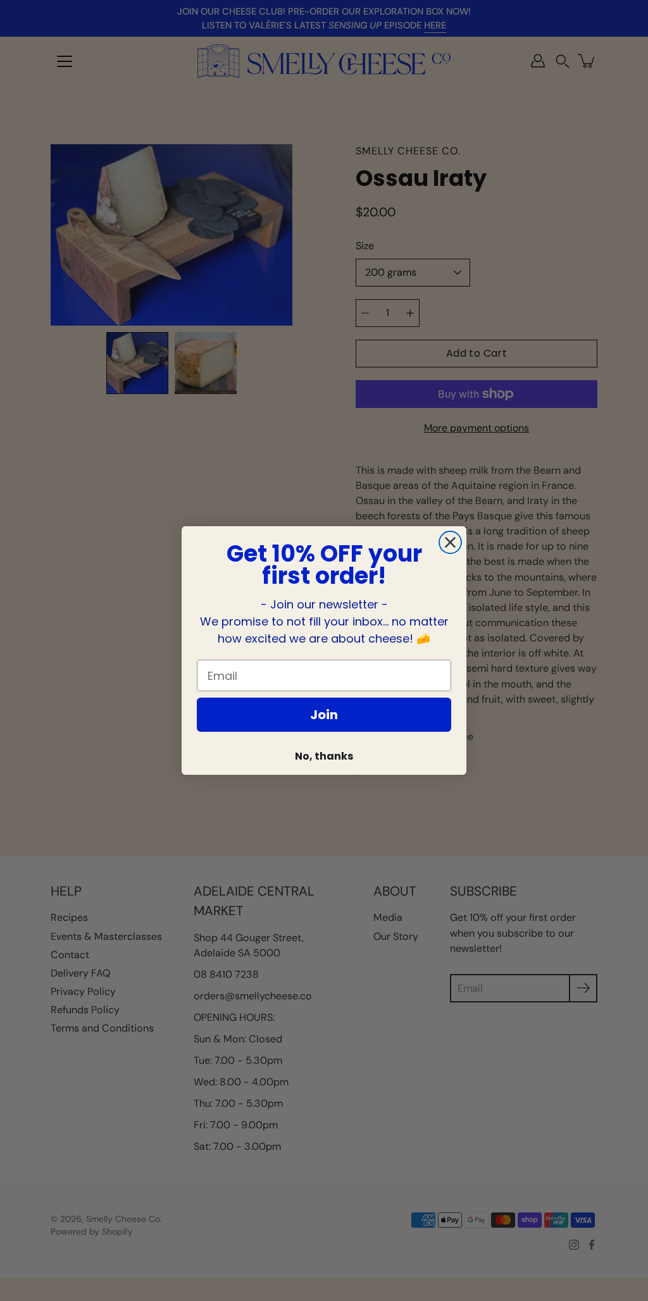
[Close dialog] (450, 542)
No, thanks (324, 756)
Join (324, 715)
